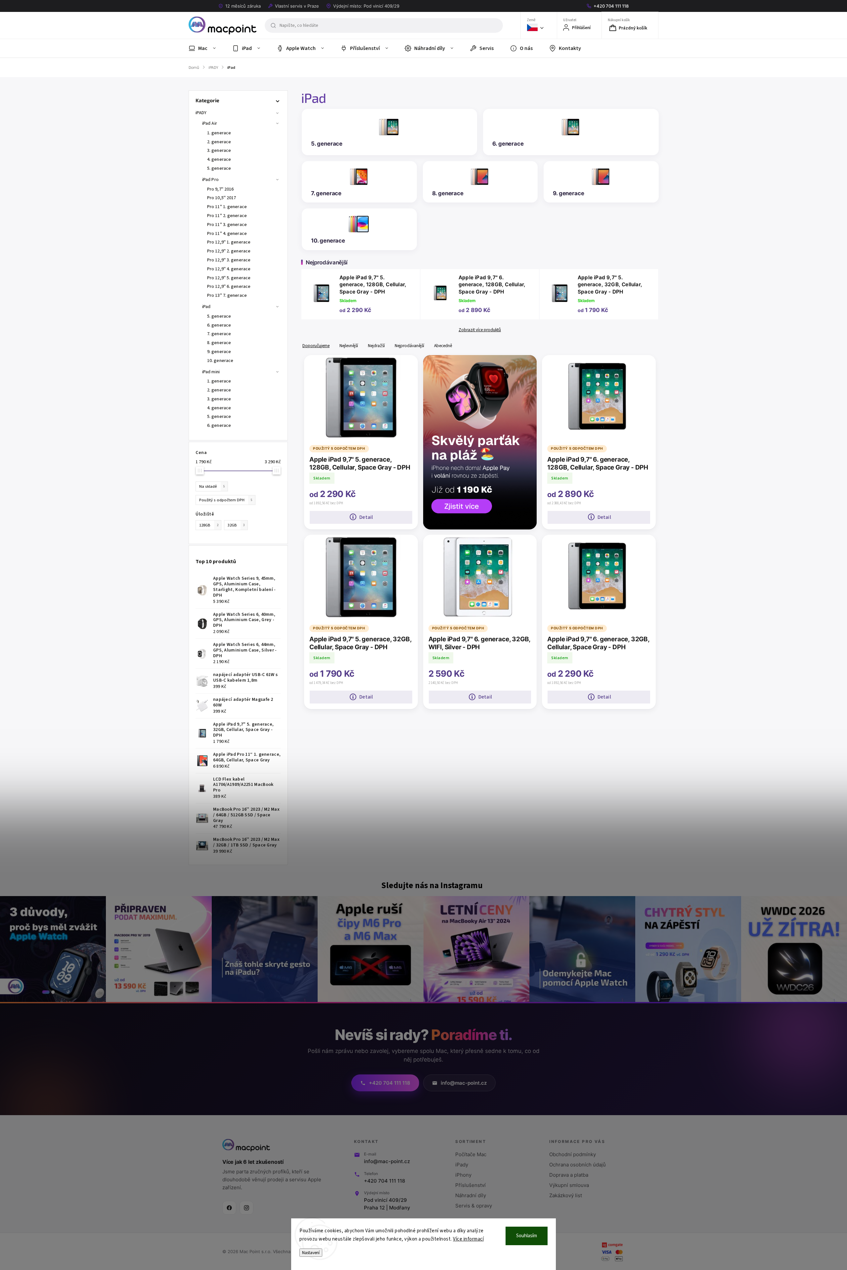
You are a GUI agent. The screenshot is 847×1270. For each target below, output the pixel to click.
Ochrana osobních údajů (577, 1164)
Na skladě (212, 486)
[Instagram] (246, 1208)
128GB (208, 525)
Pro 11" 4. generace (227, 233)
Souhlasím (526, 1235)
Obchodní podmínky (572, 1154)
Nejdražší (376, 345)
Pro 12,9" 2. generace (228, 251)
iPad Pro (210, 179)
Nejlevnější (348, 345)
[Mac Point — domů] (246, 1145)
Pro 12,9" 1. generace (228, 242)
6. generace (219, 325)
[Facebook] (229, 1208)
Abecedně (443, 345)
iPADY (201, 113)
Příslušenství (470, 1185)
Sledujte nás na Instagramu (432, 885)
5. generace (219, 168)
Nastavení (311, 1252)
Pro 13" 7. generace (227, 295)
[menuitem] (206, 48)
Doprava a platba (568, 1175)
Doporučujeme (316, 345)
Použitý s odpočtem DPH (225, 500)
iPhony (463, 1175)
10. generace (220, 360)
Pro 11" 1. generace (227, 207)
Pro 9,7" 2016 (220, 189)
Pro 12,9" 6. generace (228, 286)
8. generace (219, 343)
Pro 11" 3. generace (227, 224)
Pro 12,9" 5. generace (228, 278)
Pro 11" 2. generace (227, 215)
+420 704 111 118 (384, 1181)
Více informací (468, 1239)
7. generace (219, 334)
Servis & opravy (473, 1205)
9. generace (219, 351)
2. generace (219, 142)
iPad (206, 306)
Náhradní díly (470, 1195)
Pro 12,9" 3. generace (228, 260)
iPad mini (211, 372)
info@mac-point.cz (387, 1161)
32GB (236, 525)
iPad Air (209, 123)
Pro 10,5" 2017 (221, 198)
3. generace (219, 150)
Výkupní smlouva (569, 1185)
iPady (461, 1164)
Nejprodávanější (409, 345)
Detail (366, 517)
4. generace (219, 159)
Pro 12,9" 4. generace (228, 269)
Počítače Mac (470, 1154)
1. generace (219, 133)
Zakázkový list (565, 1195)
